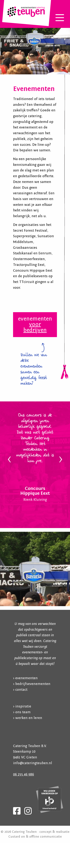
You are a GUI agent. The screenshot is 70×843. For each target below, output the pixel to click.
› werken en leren (27, 718)
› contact (20, 690)
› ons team (22, 712)
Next (60, 459)
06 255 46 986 (23, 774)
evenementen (35, 324)
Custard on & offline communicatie (35, 836)
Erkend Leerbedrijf (49, 800)
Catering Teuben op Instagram (28, 811)
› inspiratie (22, 706)
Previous (9, 459)
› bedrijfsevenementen (31, 684)
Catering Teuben (26, 12)
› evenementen (25, 678)
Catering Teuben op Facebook (17, 811)
